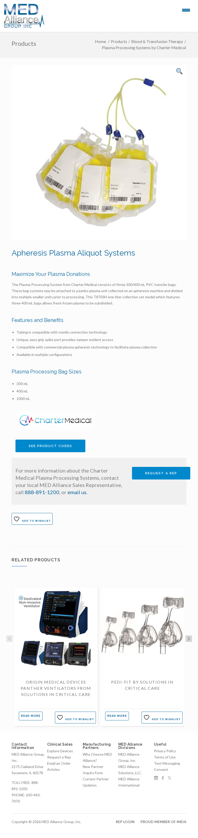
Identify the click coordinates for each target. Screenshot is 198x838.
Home (100, 41)
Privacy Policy (165, 751)
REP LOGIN (125, 821)
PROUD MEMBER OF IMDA (163, 821)
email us (77, 492)
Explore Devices (60, 751)
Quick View (56, 665)
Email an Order (59, 763)
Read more (30, 716)
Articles (53, 769)
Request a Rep (161, 473)
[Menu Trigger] (186, 10)
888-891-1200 (42, 492)
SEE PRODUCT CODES (50, 446)
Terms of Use (165, 757)
